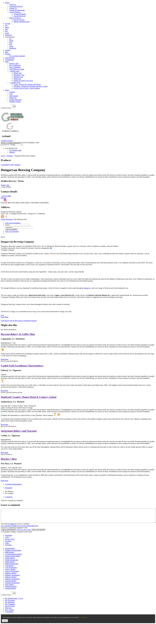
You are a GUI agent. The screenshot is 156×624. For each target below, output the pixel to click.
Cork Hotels (9, 565)
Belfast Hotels (10, 562)
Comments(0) (5, 165)
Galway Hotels (10, 569)
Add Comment (15, 165)
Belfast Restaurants (11, 564)
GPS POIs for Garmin (16, 69)
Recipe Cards (13, 63)
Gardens (12, 92)
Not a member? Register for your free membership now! (19, 526)
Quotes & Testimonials (17, 10)
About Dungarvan (7, 219)
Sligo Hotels (9, 585)
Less (2, 315)
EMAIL (3, 198)
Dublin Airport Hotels (12, 556)
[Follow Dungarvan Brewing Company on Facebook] (2, 201)
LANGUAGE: (6, 108)
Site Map (8, 541)
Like (7, 185)
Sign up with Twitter (24, 530)
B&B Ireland (9, 552)
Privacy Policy (10, 539)
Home (3, 156)
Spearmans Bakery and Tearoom (19, 430)
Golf (10, 94)
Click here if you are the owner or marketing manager (19, 321)
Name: (7, 225)
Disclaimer (8, 535)
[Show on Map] (3, 217)
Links (7, 543)
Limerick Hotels (10, 581)
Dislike (3, 185)
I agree (5, 621)
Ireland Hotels (10, 548)
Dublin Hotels (10, 558)
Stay (6, 29)
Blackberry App (19, 75)
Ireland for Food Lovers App (23, 81)
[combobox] (13, 106)
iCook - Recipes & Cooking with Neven (27, 84)
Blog (6, 52)
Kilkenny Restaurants (12, 579)
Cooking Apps (14, 82)
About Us (12, 4)
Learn (7, 33)
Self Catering (13, 96)
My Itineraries (9, 602)
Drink (7, 27)
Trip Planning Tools (20, 219)
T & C (7, 537)
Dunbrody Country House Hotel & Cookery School (28, 397)
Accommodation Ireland (13, 554)
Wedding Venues (15, 101)
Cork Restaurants (11, 567)
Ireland (86, 288)
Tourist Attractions (15, 100)
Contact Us (13, 8)
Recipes (7, 54)
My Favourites (10, 600)
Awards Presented (20, 14)
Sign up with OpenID (38, 530)
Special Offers (10, 58)
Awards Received (19, 16)
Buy (6, 31)
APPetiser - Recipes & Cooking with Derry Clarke (31, 86)
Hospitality (8, 488)
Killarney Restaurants (12, 575)
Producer (10, 156)
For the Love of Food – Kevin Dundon (27, 88)
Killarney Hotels (10, 573)
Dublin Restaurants (11, 560)
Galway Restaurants (12, 571)
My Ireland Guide (15, 150)
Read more (4, 359)
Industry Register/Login (22, 22)
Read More (4, 317)
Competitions (9, 60)
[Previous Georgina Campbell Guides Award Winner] (2, 381)
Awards (7, 23)
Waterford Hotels (11, 586)
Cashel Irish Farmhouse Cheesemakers (22, 365)
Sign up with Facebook (9, 530)
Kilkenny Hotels (10, 577)
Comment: (8, 227)
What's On (12, 98)
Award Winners (15, 12)
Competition (9, 612)
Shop (7, 61)
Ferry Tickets (9, 610)
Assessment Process (16, 6)
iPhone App (18, 73)
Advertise (8, 545)
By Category (9, 493)
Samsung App (18, 77)
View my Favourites (12, 231)
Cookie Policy (83, 617)
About (7, 2)
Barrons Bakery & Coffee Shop (18, 334)
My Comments (10, 604)
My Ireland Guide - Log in (14, 598)
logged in (13, 524)
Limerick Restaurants (12, 583)
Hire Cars (8, 608)
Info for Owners (15, 18)
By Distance (9, 491)
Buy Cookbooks (14, 67)
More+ (7, 90)
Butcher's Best (9, 458)
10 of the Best (9, 37)
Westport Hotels (10, 588)
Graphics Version (6, 141)
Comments (8, 497)
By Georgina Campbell (17, 56)
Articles (7, 50)
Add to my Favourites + (13, 223)
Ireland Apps (14, 71)
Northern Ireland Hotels (13, 550)
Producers (8, 35)
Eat (6, 25)
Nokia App (17, 79)
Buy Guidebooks (15, 65)
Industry (12, 152)
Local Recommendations (13, 484)
